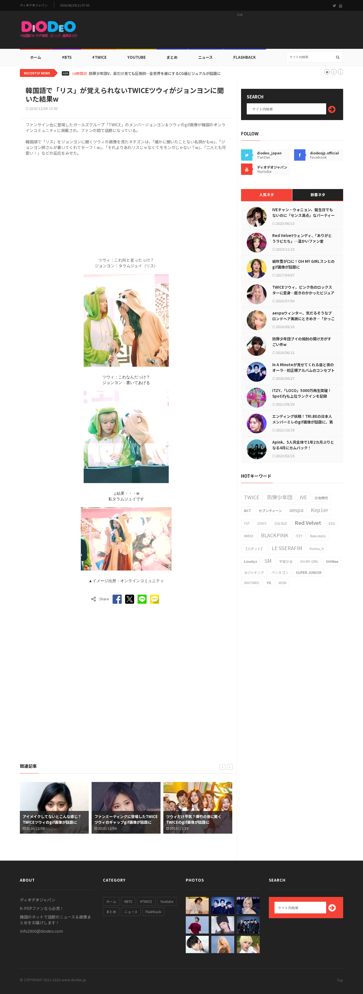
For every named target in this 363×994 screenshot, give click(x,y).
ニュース (205, 57)
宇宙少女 (286, 561)
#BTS (66, 57)
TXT (247, 523)
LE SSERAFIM (287, 547)
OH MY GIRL (309, 561)
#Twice (99, 57)
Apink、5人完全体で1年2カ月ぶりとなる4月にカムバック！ (303, 444)
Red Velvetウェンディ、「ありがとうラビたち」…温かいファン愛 (302, 238)
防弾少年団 (279, 497)
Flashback (244, 57)
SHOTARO (251, 582)
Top (340, 980)
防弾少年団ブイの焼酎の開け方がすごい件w (301, 341)
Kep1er (319, 509)
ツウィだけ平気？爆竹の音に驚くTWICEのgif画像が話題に (122, 819)
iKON (282, 582)
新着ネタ (318, 194)
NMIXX (249, 535)
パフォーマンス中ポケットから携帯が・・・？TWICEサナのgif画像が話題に (197, 822)
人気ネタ (266, 194)
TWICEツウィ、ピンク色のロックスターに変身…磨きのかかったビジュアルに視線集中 (303, 292)
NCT (247, 510)
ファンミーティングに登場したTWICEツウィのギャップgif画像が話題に (54, 819)
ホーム (35, 57)
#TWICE (146, 901)
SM (268, 560)
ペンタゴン (279, 572)
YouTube (136, 57)
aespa (296, 509)
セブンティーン (270, 510)
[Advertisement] (240, 31)
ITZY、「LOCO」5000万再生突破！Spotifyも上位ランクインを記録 (302, 393)
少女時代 (321, 497)
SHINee (332, 561)
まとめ (172, 57)
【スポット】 (254, 548)
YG (269, 582)
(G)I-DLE (281, 523)
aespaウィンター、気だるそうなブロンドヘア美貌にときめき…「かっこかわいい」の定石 (303, 318)
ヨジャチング (254, 572)
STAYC (262, 523)
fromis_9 (317, 548)
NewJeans (318, 535)
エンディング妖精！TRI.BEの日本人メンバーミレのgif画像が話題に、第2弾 (302, 422)
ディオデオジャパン (34, 5)
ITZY (299, 535)
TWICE (251, 497)
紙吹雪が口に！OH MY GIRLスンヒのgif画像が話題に (303, 264)
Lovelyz (250, 561)
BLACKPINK (274, 535)
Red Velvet (308, 522)
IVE (303, 497)
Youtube (166, 901)
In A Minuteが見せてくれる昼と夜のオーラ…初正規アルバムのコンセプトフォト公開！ (303, 370)
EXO (332, 523)
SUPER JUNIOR (308, 572)
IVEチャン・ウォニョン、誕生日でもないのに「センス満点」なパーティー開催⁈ (303, 215)
